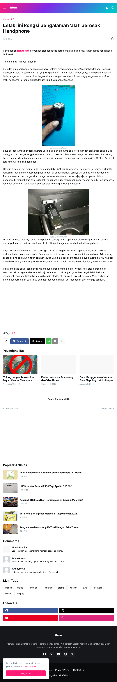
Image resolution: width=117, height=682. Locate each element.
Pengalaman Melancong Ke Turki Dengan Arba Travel (49, 527)
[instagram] (86, 618)
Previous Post (11, 408)
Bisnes (8, 587)
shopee (20, 593)
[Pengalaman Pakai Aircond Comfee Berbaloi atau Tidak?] (10, 474)
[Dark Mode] (107, 7)
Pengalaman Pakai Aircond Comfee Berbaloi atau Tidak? (51, 472)
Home (6, 19)
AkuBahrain (64, 675)
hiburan (73, 587)
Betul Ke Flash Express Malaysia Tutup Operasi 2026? (49, 513)
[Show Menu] (4, 7)
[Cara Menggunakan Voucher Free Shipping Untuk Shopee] (97, 364)
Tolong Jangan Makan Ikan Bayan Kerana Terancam (19, 379)
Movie (20, 587)
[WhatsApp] (48, 341)
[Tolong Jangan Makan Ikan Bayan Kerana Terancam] (20, 364)
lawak (85, 587)
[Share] (111, 38)
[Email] (55, 341)
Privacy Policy (62, 670)
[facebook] (30, 610)
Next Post (107, 408)
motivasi (98, 587)
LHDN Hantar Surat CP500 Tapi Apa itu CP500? (46, 486)
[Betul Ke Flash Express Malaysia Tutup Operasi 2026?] (10, 516)
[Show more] (62, 341)
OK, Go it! (26, 673)
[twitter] (86, 610)
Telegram (48, 587)
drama (61, 587)
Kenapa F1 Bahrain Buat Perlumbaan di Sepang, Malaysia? (51, 500)
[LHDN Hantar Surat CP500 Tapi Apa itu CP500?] (10, 488)
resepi (8, 593)
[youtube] (30, 618)
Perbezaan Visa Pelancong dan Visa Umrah (57, 379)
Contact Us (78, 670)
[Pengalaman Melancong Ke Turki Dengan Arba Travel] (10, 529)
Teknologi (33, 587)
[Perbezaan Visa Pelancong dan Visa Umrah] (58, 364)
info (13, 19)
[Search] (113, 7)
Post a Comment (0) (59, 399)
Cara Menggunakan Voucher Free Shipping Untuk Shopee (97, 379)
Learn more (29, 666)
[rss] (72, 654)
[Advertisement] (58, 306)
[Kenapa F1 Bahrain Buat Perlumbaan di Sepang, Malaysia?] (10, 502)
